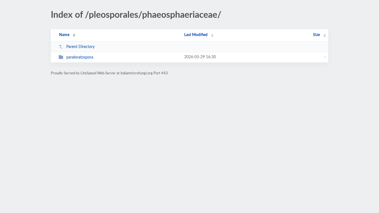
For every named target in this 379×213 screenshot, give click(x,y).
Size (316, 35)
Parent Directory (80, 47)
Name (64, 35)
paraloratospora (79, 57)
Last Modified (196, 35)
